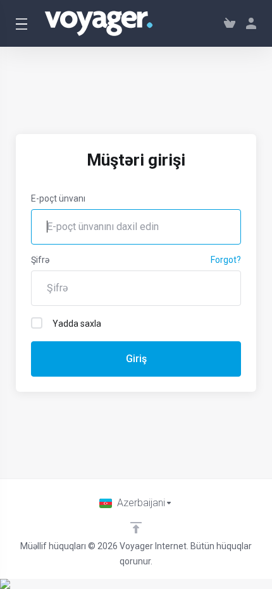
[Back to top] (136, 527)
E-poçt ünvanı (58, 198)
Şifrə (40, 260)
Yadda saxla (77, 324)
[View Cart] (229, 23)
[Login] (248, 23)
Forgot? (226, 260)
